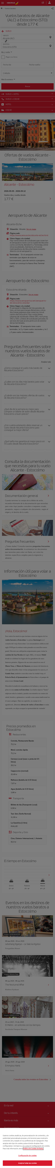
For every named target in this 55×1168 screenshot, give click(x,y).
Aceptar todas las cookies (27, 1163)
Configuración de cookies (27, 1155)
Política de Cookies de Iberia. (33, 1148)
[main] (27, 1148)
